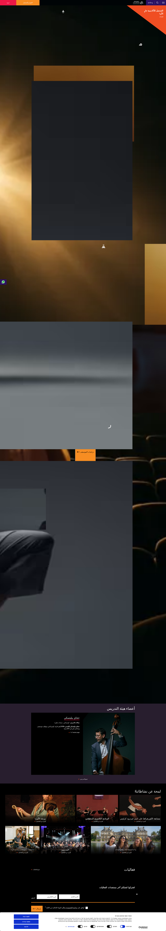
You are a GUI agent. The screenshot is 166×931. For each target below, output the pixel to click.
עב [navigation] (148, 3)
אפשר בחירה (26, 921)
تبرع (8, 3)
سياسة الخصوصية (71, 908)
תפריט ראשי (163, 2)
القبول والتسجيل (28, 3)
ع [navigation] (152, 3)
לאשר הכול (26, 916)
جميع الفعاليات (36, 869)
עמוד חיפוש (157, 3)
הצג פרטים (71, 926)
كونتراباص (66, 723)
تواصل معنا (3, 282)
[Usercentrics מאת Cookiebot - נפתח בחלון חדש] (143, 927)
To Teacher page (75, 732)
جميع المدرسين (84, 779)
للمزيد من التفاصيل (141, 821)
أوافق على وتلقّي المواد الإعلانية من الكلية (65, 908)
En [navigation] (151, 3)
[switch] (110, 926)
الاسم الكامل (74, 897)
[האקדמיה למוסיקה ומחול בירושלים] (138, 2)
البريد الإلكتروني (51, 897)
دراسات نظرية (58, 723)
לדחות (26, 926)
